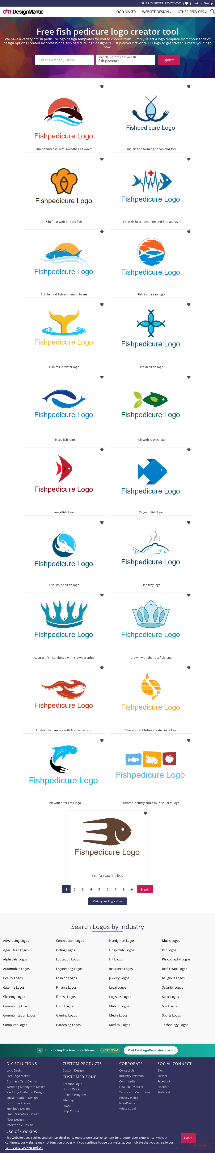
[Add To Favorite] (102, 85)
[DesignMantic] (23, 11)
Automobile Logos (16, 969)
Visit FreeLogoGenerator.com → (151, 1050)
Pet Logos (169, 950)
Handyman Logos (122, 940)
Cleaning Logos (14, 996)
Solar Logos (170, 996)
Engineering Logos (69, 969)
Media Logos (118, 1015)
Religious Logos (173, 978)
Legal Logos (117, 987)
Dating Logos (65, 950)
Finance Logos (66, 987)
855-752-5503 (173, 3)
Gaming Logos (66, 1015)
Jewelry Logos (119, 978)
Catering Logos (14, 987)
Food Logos (64, 1006)
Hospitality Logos (121, 950)
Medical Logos (119, 1025)
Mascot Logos (119, 1006)
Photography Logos (176, 959)
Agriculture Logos (16, 950)
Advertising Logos (16, 940)
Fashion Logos (66, 978)
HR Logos (116, 959)
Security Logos (172, 987)
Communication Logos (19, 1015)
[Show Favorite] (186, 3)
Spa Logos (169, 1006)
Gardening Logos (68, 1025)
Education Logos (68, 959)
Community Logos (16, 1006)
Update (169, 60)
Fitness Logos (66, 996)
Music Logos (171, 940)
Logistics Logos (120, 996)
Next (144, 889)
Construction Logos (70, 940)
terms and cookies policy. (24, 1147)
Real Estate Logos (174, 969)
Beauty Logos (13, 978)
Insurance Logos (121, 969)
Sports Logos (171, 1015)
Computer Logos (15, 1025)
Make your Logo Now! (108, 901)
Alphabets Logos (15, 959)
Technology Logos (175, 1025)
